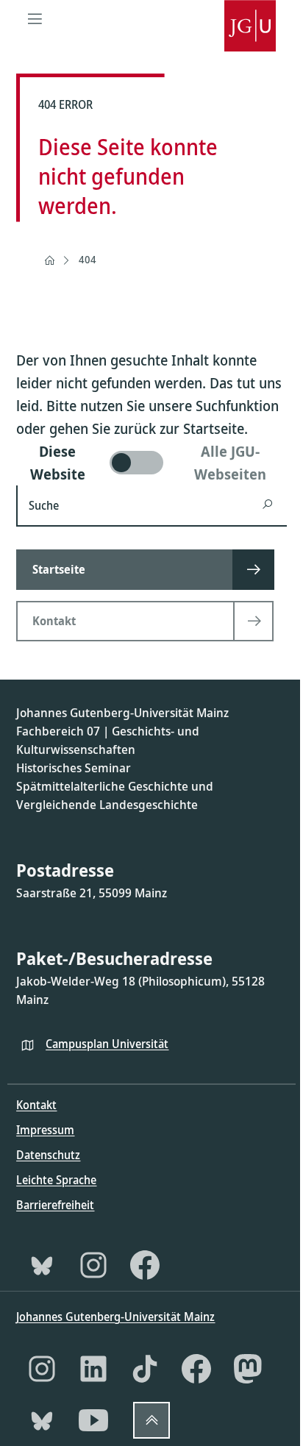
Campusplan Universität (107, 1044)
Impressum (45, 1130)
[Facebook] (145, 1265)
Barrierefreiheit (55, 1205)
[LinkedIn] (93, 1368)
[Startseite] (49, 260)
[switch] (151, 462)
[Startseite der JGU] (250, 18)
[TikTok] (145, 1368)
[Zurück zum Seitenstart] (151, 1420)
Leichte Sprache (56, 1180)
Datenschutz (48, 1155)
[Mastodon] (248, 1368)
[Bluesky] (42, 1265)
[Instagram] (93, 1265)
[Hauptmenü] (34, 18)
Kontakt (36, 1105)
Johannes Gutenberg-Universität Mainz (115, 1316)
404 (87, 259)
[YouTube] (93, 1420)
